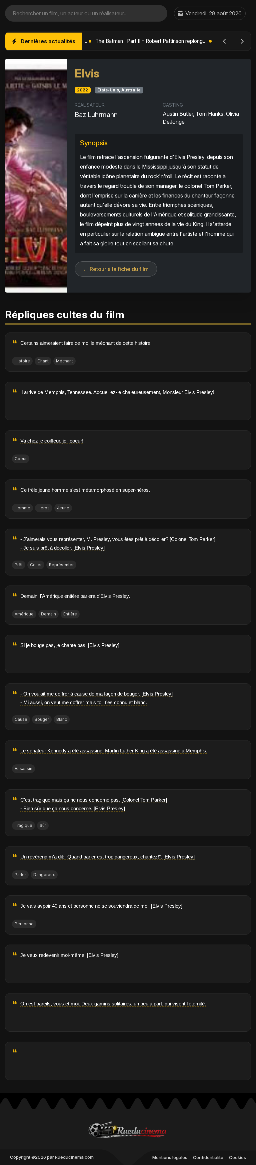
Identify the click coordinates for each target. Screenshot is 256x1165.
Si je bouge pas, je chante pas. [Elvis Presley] (69, 645)
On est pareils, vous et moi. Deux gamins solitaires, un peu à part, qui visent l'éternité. (113, 1003)
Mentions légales (169, 1157)
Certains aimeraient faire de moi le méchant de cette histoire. (86, 343)
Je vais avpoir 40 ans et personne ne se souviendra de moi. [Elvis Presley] (101, 906)
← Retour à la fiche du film (116, 269)
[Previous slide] (224, 41)
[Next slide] (242, 41)
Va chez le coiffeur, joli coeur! (51, 441)
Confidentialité (208, 1157)
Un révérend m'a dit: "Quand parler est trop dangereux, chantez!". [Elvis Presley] (107, 856)
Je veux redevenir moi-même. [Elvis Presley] (69, 955)
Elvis (87, 73)
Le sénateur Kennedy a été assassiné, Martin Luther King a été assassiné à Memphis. (113, 750)
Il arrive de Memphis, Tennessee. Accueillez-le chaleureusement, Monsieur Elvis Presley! (117, 392)
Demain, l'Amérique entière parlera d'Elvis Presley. (75, 596)
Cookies (237, 1157)
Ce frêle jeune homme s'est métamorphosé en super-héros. (85, 490)
